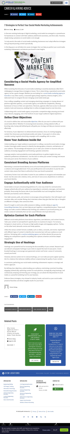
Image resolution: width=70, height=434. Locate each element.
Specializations (28, 424)
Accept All (64, 430)
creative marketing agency (30, 234)
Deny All (55, 430)
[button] (66, 3)
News (50, 309)
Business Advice (11, 309)
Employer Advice (25, 309)
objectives (34, 121)
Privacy (34, 411)
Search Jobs (3, 424)
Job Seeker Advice (39, 309)
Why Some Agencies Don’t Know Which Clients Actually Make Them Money (14, 331)
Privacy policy (46, 430)
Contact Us (56, 424)
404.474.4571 (59, 385)
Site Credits (51, 411)
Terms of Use (42, 411)
